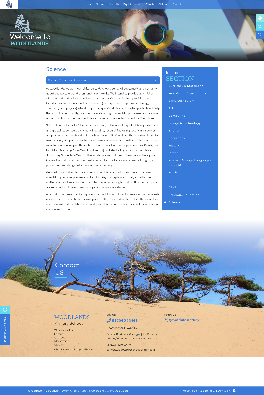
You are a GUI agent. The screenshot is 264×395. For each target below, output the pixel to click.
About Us (113, 4)
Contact (176, 4)
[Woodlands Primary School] (9, 4)
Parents (149, 4)
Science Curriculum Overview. (67, 80)
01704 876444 (124, 320)
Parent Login (223, 391)
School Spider (120, 391)
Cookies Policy (207, 391)
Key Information (132, 4)
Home (88, 4)
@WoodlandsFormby (184, 320)
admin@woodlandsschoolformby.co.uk (132, 338)
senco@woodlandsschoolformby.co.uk (131, 349)
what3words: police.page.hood (73, 349)
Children (163, 4)
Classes (100, 4)
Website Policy (190, 391)
